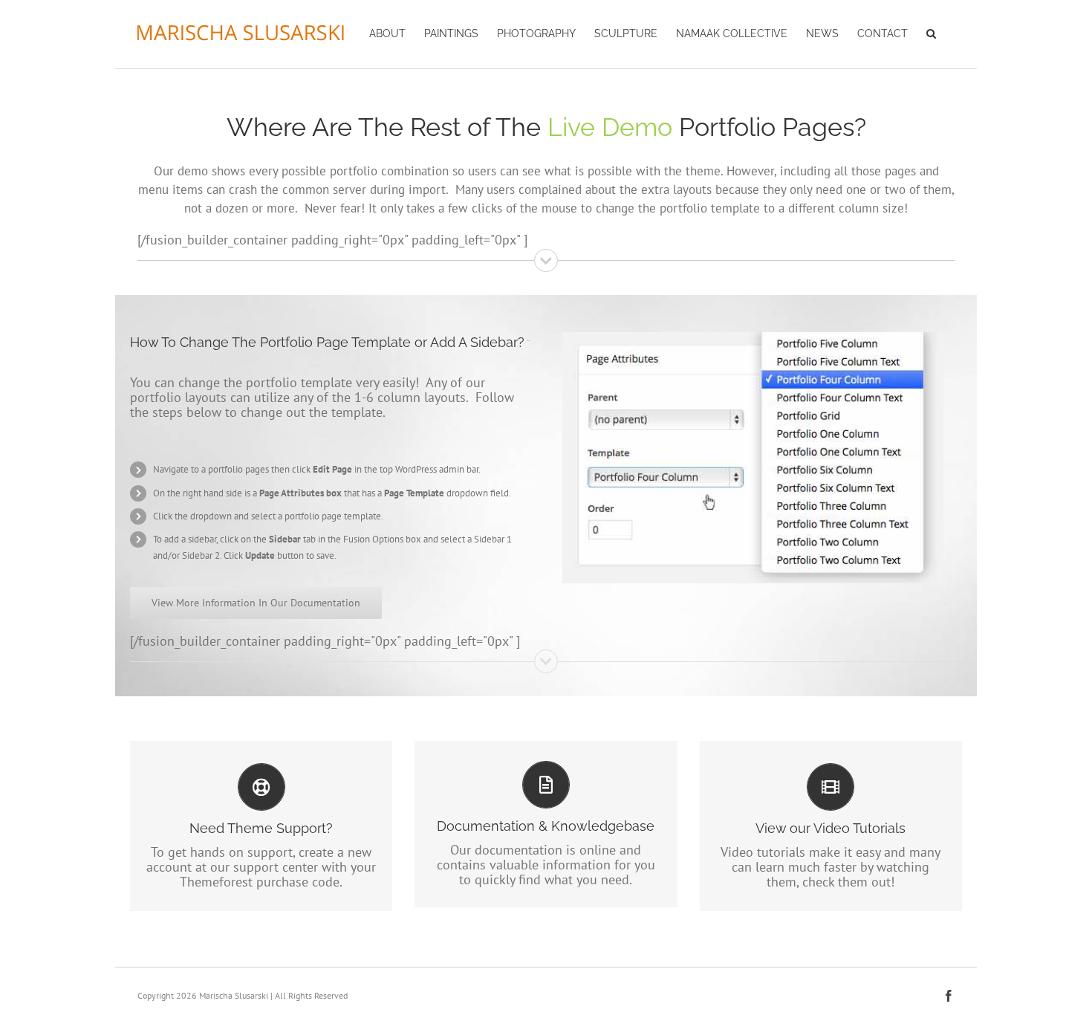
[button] (931, 32)
